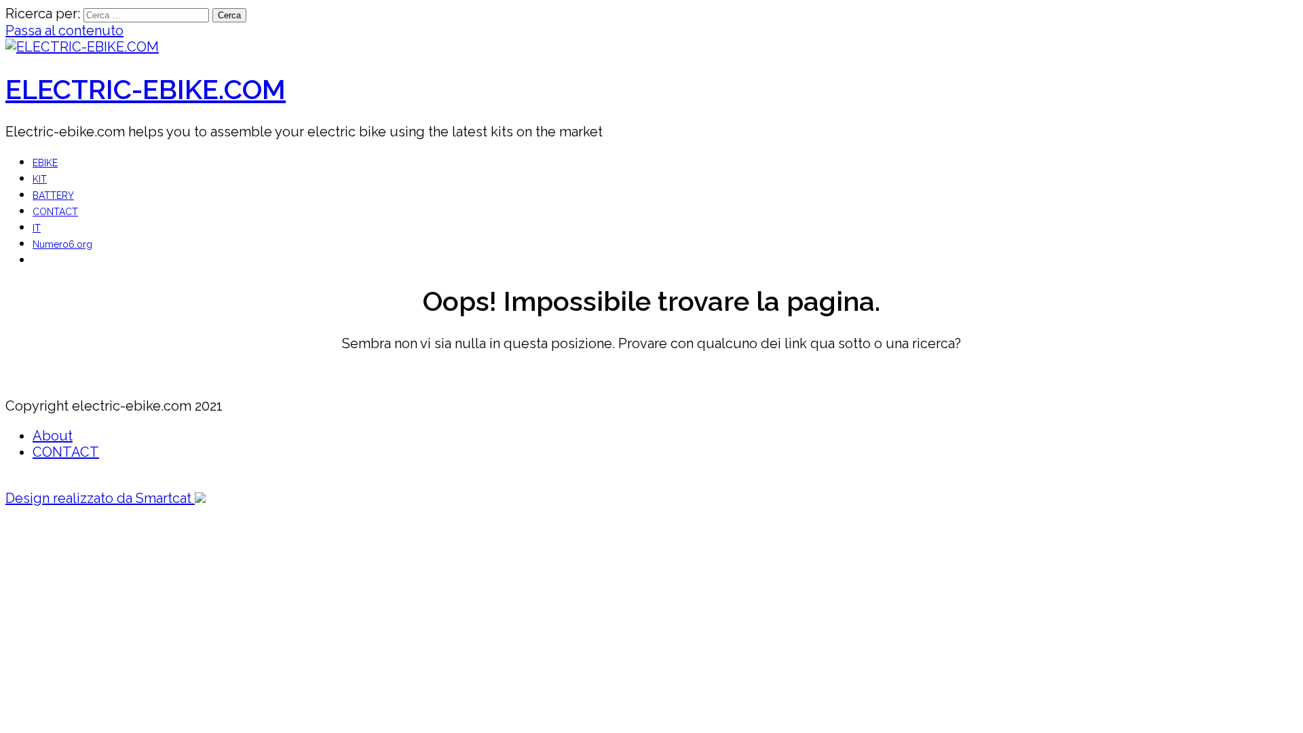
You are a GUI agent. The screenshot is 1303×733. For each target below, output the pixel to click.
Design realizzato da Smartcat (100, 498)
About (53, 436)
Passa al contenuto (64, 30)
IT (37, 228)
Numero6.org (62, 244)
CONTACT (55, 211)
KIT (40, 179)
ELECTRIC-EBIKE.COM (145, 89)
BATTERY (53, 195)
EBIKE (45, 162)
